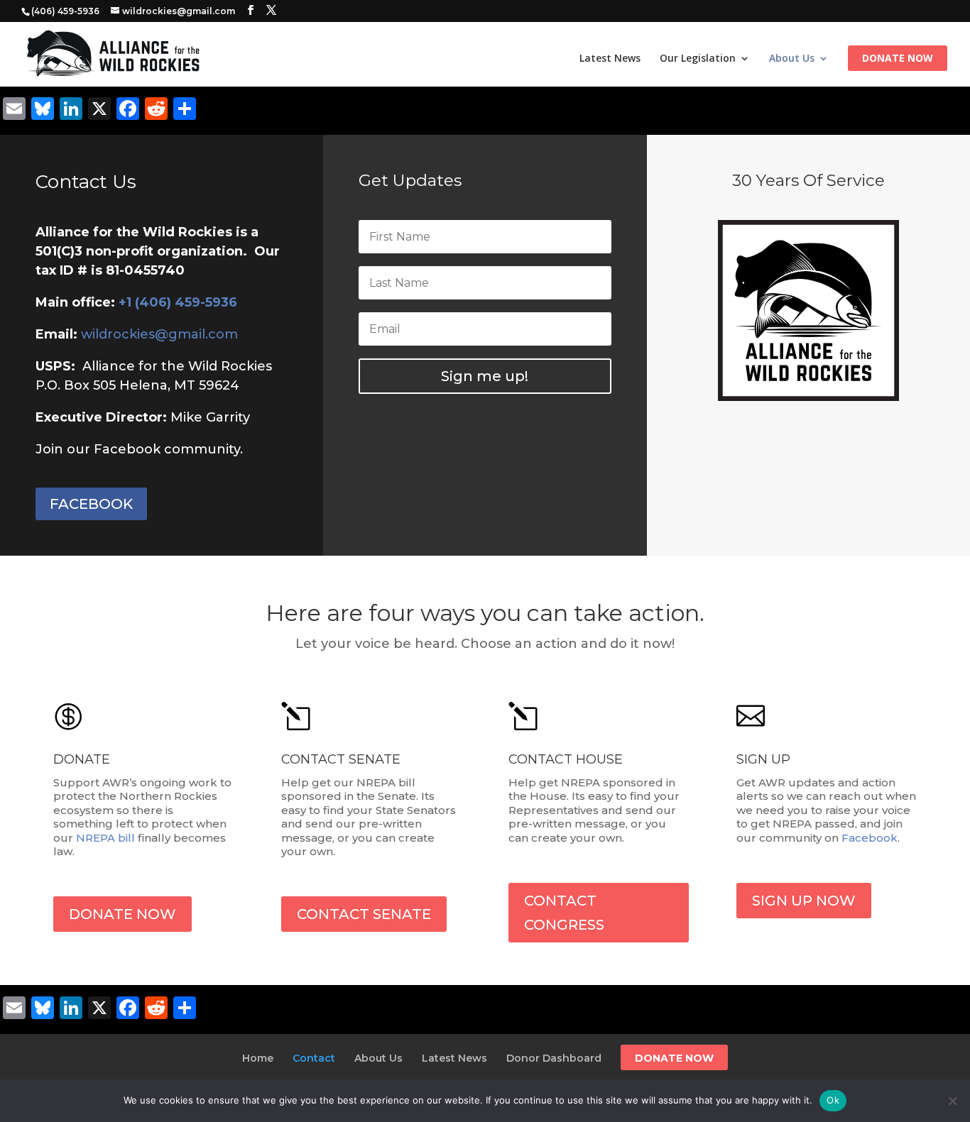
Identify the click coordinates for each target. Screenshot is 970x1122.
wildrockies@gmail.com (159, 334)
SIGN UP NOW (804, 900)
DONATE (81, 759)
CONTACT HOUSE (565, 759)
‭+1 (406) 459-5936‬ (178, 302)
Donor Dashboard (553, 1058)
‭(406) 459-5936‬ (65, 11)
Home (257, 1058)
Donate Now (897, 59)
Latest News (610, 59)
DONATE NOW (122, 914)
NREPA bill (105, 838)
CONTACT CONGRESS (564, 912)
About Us (791, 59)
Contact (314, 1058)
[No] (952, 1101)
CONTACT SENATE (340, 759)
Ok (833, 1100)
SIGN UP (763, 759)
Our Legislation (698, 59)
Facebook (869, 838)
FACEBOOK (91, 503)
